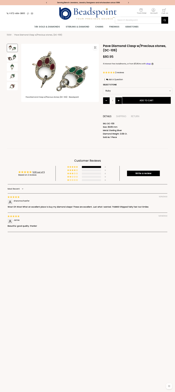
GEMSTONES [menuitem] (131, 26)
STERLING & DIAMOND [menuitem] (77, 26)
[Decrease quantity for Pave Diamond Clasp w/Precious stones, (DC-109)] (106, 100)
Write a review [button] (143, 173)
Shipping (121, 116)
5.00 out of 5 (39, 172)
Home (9, 34)
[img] (13, 197)
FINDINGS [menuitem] (114, 26)
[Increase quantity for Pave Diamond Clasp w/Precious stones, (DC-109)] (118, 100)
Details (107, 116)
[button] (109, 72)
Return (135, 116)
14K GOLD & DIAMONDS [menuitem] (47, 26)
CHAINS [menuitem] (99, 26)
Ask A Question (115, 79)
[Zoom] (95, 47)
